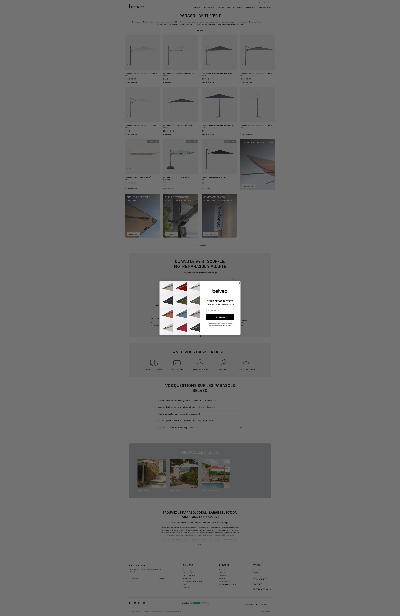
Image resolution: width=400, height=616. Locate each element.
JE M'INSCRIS (220, 317)
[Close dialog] (238, 283)
